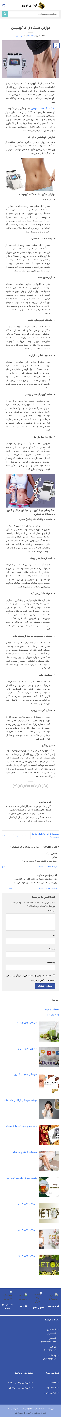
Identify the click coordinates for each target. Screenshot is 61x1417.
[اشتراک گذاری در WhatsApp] (46, 786)
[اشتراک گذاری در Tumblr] (15, 786)
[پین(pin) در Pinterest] (25, 786)
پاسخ (3, 866)
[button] (57, 4)
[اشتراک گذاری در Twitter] (35, 786)
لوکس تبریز (25, 1408)
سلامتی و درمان (51, 1009)
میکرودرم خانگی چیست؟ (14, 836)
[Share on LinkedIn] (20, 786)
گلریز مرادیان (20, 36)
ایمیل (52, 949)
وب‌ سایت (51, 962)
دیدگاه (51, 910)
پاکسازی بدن (53, 1014)
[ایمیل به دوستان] (30, 786)
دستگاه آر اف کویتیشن (43, 108)
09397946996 (49, 1350)
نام (53, 935)
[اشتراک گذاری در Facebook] (40, 786)
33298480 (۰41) (48, 1342)
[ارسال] (5, 14)
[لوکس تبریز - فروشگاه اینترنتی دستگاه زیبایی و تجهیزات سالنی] (30, 5)
